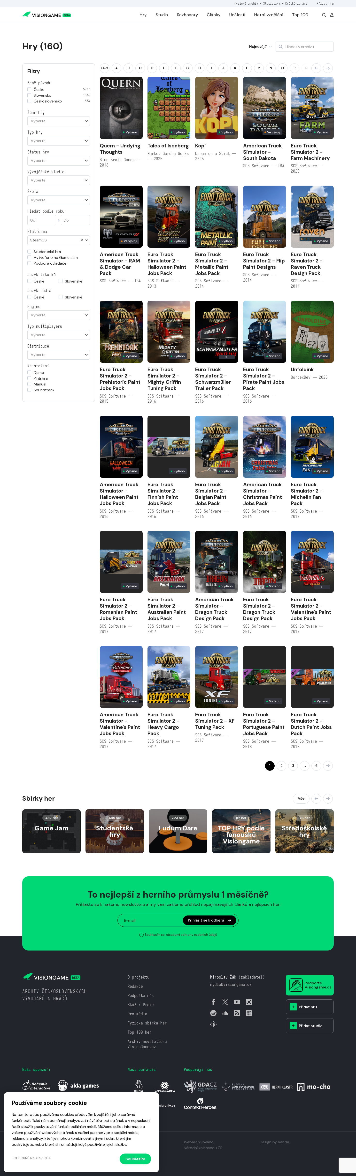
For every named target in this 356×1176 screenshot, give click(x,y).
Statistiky (271, 3)
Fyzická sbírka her (147, 1023)
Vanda (283, 1142)
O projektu (138, 977)
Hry (143, 14)
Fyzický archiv (246, 3)
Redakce (135, 986)
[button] (316, 68)
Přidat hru (325, 3)
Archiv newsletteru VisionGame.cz (147, 1044)
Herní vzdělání (268, 14)
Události (237, 14)
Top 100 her (140, 1032)
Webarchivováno (199, 1142)
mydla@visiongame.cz (231, 984)
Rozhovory (187, 14)
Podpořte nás (141, 995)
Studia (162, 14)
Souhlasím (135, 1158)
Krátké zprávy (296, 3)
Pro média (137, 1013)
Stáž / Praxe (141, 1004)
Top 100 (300, 14)
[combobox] (58, 121)
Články (213, 14)
